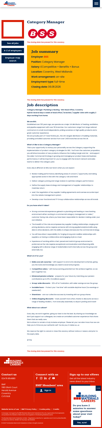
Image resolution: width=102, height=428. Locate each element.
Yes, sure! (82, 422)
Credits (56, 409)
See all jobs (13, 43)
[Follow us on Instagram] (41, 378)
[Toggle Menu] (96, 3)
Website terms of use (10, 409)
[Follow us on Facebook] (37, 378)
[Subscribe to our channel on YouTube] (53, 378)
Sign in (47, 390)
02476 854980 (8, 378)
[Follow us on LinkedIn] (45, 378)
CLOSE (98, 388)
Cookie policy (44, 409)
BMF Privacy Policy (29, 409)
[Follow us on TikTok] (50, 378)
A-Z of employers (13, 50)
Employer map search (12, 59)
